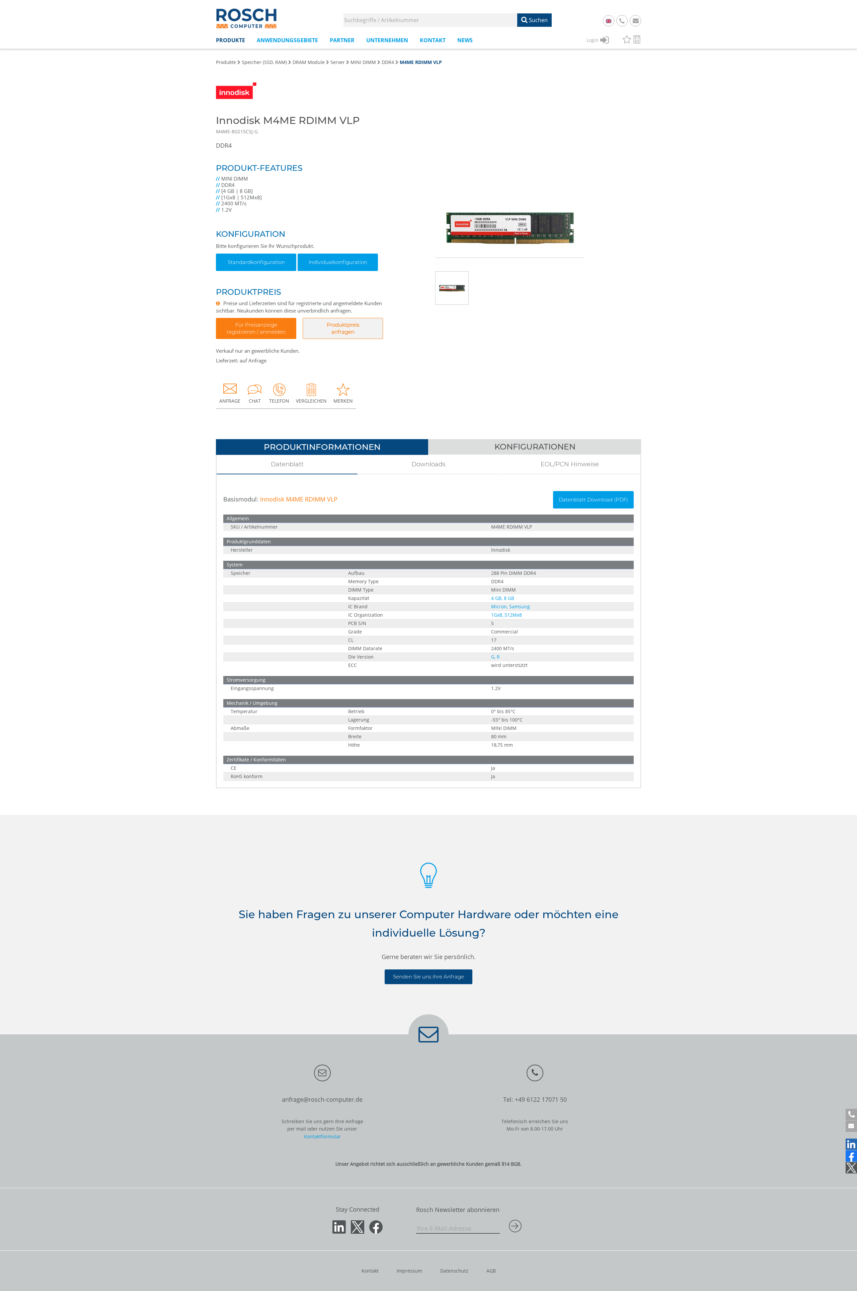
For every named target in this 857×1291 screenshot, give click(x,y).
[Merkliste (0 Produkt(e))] (627, 40)
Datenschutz (454, 1271)
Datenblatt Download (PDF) (593, 499)
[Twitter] (851, 1167)
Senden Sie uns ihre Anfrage (428, 976)
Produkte (226, 62)
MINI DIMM (363, 62)
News (465, 40)
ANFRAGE (229, 401)
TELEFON (279, 401)
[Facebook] (851, 1156)
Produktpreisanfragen (343, 328)
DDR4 (388, 62)
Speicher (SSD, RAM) (264, 62)
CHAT (255, 401)
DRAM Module (309, 62)
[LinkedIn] (851, 1144)
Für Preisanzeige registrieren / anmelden (256, 328)
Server (337, 62)
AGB (491, 1271)
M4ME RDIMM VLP (421, 62)
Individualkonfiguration (338, 262)
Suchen (538, 20)
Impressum (409, 1271)
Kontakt (370, 1271)
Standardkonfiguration (256, 262)
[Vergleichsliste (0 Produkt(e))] (637, 40)
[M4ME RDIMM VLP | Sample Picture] (509, 186)
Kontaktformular (322, 1136)
